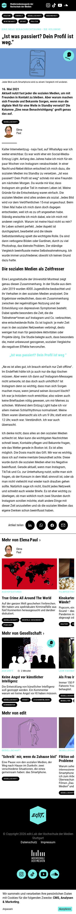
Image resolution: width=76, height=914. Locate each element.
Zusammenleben (41, 700)
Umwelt (19, 16)
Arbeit (25, 700)
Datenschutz (29, 842)
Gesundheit (52, 16)
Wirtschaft (9, 21)
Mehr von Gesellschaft (22, 633)
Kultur (7, 16)
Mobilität (65, 701)
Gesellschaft (35, 16)
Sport (23, 21)
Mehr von (20, 539)
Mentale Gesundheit (32, 620)
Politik (34, 21)
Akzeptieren (65, 909)
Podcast (8, 625)
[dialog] (38, 902)
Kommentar (9, 705)
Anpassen (8, 909)
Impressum (48, 842)
